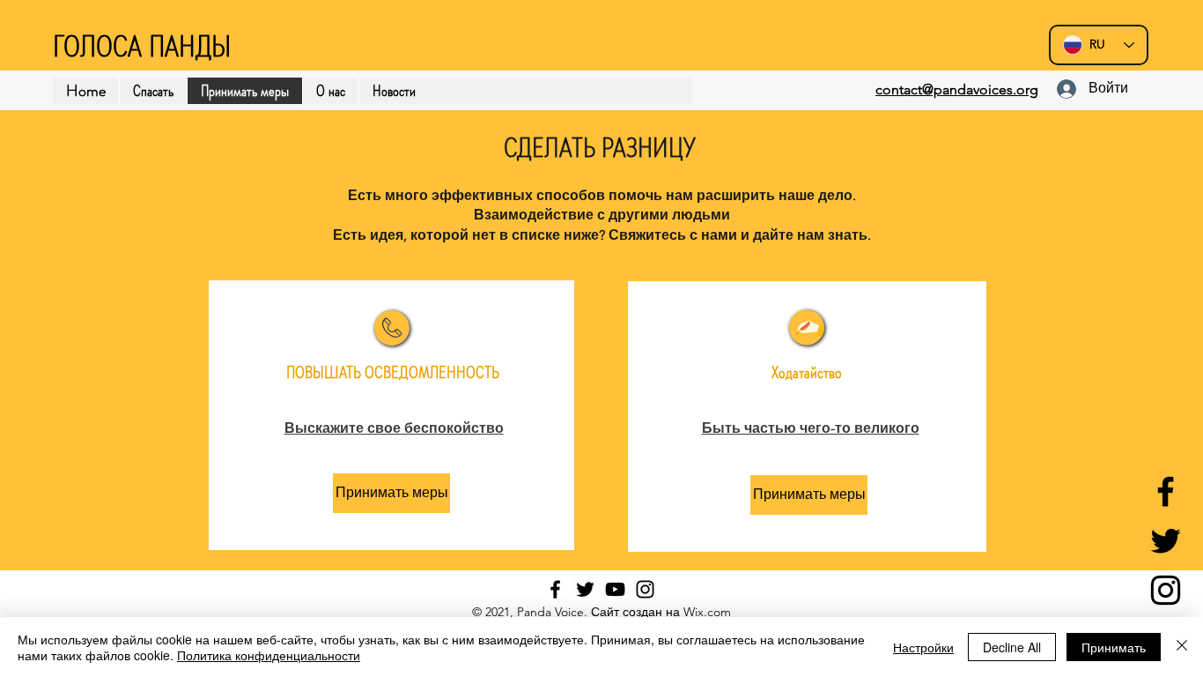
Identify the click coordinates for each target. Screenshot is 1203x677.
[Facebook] (1165, 491)
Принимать (1113, 647)
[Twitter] (1165, 541)
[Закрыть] (1181, 647)
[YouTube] (615, 589)
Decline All (1012, 647)
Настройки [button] (923, 647)
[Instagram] (1165, 590)
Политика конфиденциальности (268, 655)
